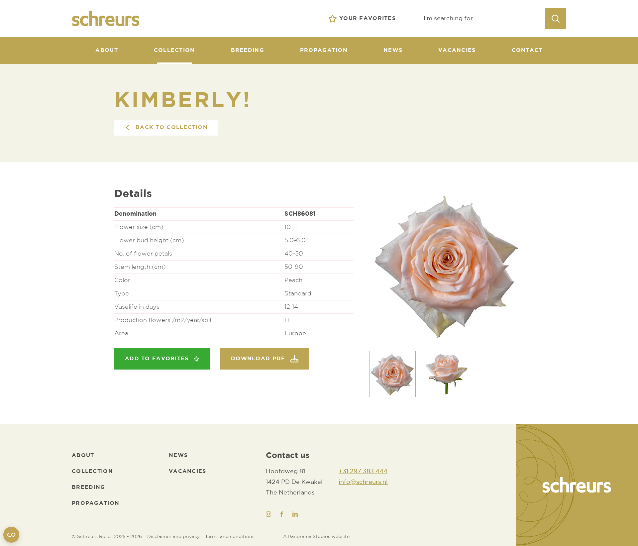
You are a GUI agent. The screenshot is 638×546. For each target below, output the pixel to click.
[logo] (576, 485)
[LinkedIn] (295, 514)
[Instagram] (268, 514)
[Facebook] (281, 514)
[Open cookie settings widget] (11, 535)
